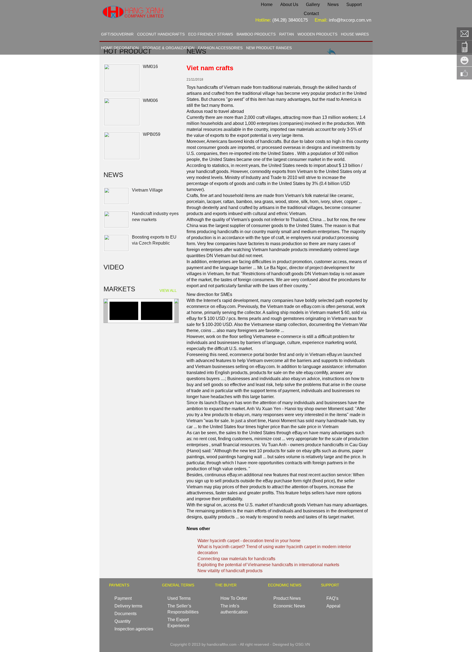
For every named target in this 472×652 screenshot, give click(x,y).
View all (168, 290)
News (333, 4)
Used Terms (179, 598)
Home (267, 4)
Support (354, 4)
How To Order (233, 598)
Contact (311, 13)
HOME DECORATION (120, 48)
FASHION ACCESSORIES (220, 48)
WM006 (150, 100)
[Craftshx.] (150, 23)
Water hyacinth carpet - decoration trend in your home (248, 540)
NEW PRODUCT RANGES (269, 48)
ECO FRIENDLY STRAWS (210, 34)
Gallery (313, 4)
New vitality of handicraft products (229, 570)
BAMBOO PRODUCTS (256, 34)
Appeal (333, 606)
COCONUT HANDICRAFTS (161, 34)
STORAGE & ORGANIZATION (168, 48)
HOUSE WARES (355, 34)
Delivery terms (128, 606)
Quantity (122, 621)
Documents (125, 613)
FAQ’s (332, 598)
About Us (289, 4)
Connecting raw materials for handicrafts (236, 558)
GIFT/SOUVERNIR (117, 34)
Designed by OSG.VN (291, 644)
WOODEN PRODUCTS (317, 34)
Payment (123, 598)
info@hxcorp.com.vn (350, 20)
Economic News (289, 606)
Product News (287, 598)
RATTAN (286, 34)
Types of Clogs (146, 250)
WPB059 (151, 134)
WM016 (150, 66)
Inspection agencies (133, 629)
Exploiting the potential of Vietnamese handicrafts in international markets (268, 564)
